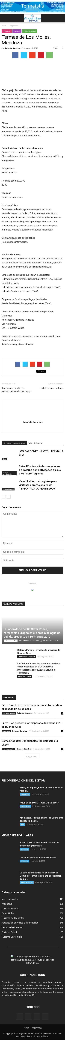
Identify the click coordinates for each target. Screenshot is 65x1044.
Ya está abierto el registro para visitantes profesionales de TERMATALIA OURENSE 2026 (38, 485)
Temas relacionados (7, 473)
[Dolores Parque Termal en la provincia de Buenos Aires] (8, 653)
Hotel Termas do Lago (51, 388)
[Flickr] (28, 1016)
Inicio (4, 25)
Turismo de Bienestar (26, 656)
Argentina (6, 31)
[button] (60, 18)
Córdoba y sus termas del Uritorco (38, 857)
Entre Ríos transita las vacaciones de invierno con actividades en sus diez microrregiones (40, 470)
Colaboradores (8, 489)
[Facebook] (20, 1016)
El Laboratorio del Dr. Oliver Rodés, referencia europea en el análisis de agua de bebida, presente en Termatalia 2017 (32, 632)
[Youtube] (32, 428)
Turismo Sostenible (12, 936)
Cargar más (31, 756)
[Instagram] (37, 1016)
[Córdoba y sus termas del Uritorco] (9, 861)
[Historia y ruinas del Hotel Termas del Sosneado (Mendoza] (9, 846)
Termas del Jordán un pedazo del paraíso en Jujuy (16, 390)
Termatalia (25, 794)
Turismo (17, 31)
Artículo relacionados (14, 443)
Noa (4, 459)
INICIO (26, 1028)
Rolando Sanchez (12, 48)
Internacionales (11, 641)
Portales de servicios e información (20, 922)
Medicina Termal (24, 676)
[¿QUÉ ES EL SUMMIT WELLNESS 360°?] (9, 806)
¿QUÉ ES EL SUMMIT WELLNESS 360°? (39, 802)
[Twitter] (45, 1016)
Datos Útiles (25, 806)
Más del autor (36, 443)
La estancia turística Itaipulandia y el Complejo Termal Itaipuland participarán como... (41, 875)
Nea (22, 824)
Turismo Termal (30, 31)
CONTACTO (37, 1028)
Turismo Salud (9, 932)
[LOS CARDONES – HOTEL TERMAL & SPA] (9, 455)
